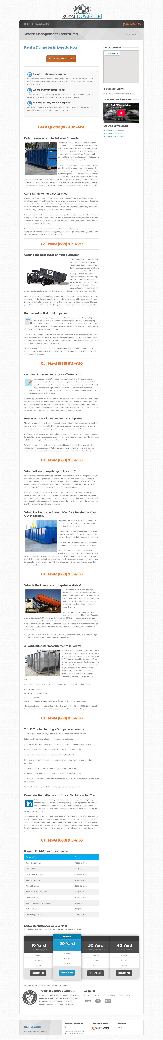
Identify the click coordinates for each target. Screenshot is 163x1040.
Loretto (135, 34)
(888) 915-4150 (132, 24)
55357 (105, 93)
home (128, 34)
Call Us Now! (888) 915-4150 (61, 59)
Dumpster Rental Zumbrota (113, 130)
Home (26, 24)
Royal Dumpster (32, 1027)
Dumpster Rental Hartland (113, 133)
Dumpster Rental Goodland (113, 136)
